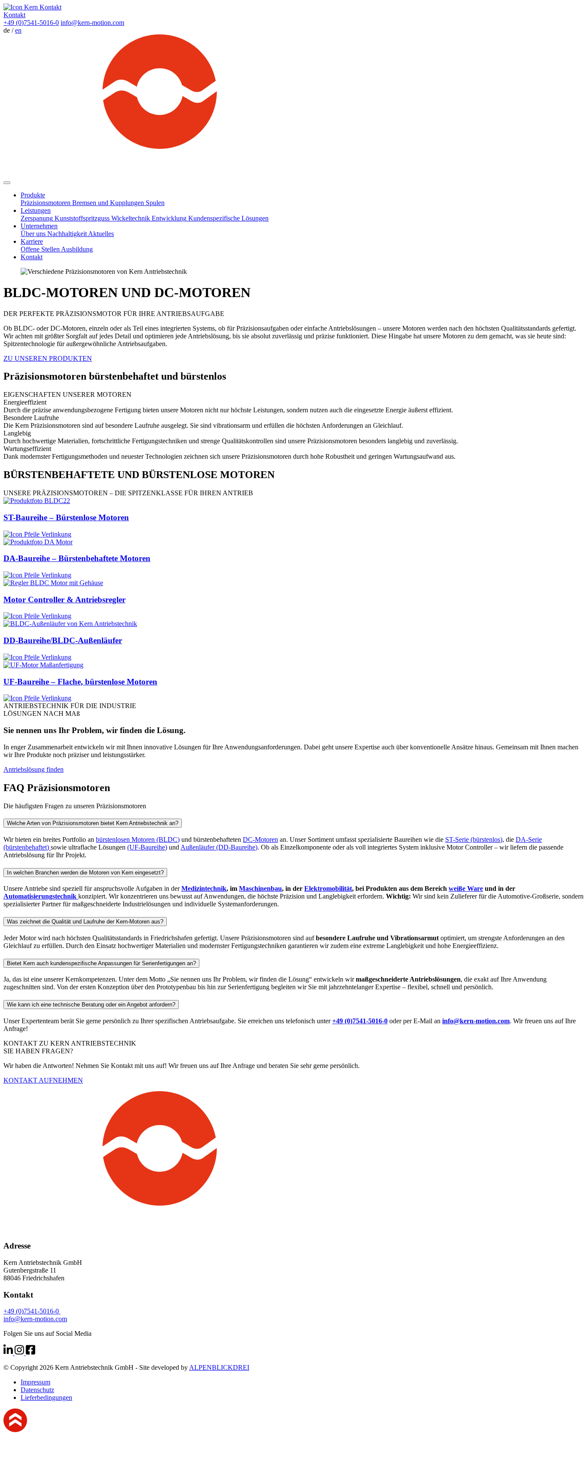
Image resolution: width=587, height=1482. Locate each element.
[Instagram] (20, 1352)
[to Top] (15, 1429)
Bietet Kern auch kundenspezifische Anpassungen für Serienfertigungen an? (101, 963)
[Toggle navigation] (6, 182)
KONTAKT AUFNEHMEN (43, 1080)
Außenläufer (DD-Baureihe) (218, 847)
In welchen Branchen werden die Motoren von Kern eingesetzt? (85, 872)
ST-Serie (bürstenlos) (473, 839)
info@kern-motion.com (92, 22)
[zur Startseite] (293, 172)
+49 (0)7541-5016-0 (31, 22)
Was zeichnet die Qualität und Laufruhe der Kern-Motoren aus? (85, 921)
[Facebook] (30, 1352)
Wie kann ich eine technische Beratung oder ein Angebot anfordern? (91, 1004)
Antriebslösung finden (33, 769)
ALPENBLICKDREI (219, 1367)
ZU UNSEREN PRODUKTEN (47, 358)
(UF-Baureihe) (147, 847)
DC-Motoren (260, 839)
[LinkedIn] (9, 1352)
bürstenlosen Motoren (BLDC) (138, 839)
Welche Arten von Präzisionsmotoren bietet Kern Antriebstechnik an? (92, 823)
